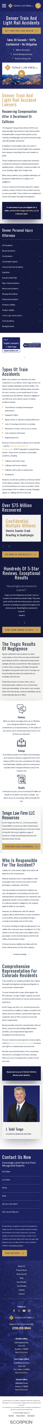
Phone (4, 1188)
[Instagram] (29, 1310)
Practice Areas (21, 1270)
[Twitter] (19, 1310)
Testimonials (21, 1286)
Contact (22, 1294)
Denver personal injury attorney (21, 1043)
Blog (21, 1278)
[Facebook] (14, 1310)
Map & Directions (21, 1352)
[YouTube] (24, 1310)
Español (21, 1290)
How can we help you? (10, 1212)
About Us (21, 1266)
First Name (6, 1171)
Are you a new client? (10, 1204)
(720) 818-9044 (21, 1328)
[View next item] (24, 357)
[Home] (20, 6)
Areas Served (21, 1274)
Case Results (21, 1282)
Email (4, 1196)
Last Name (6, 1180)
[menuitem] (21, 245)
